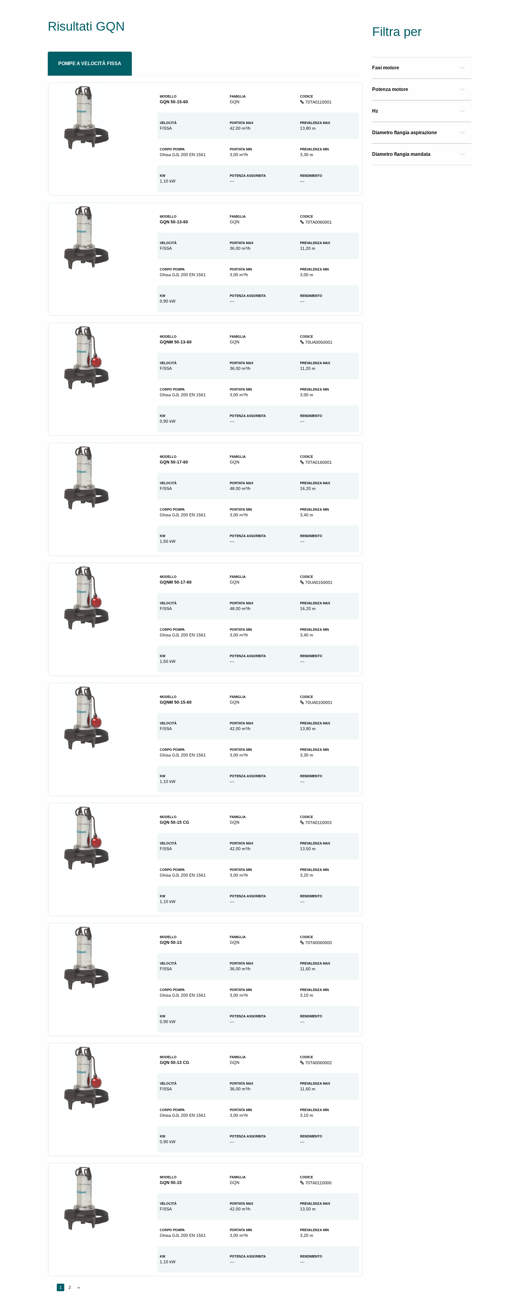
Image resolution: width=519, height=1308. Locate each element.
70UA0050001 (318, 342)
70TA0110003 (318, 822)
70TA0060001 (318, 222)
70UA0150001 (318, 582)
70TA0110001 (318, 102)
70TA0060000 (318, 942)
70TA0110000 (318, 1182)
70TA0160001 (318, 462)
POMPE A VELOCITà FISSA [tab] (89, 63)
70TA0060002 (318, 1062)
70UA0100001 (318, 702)
